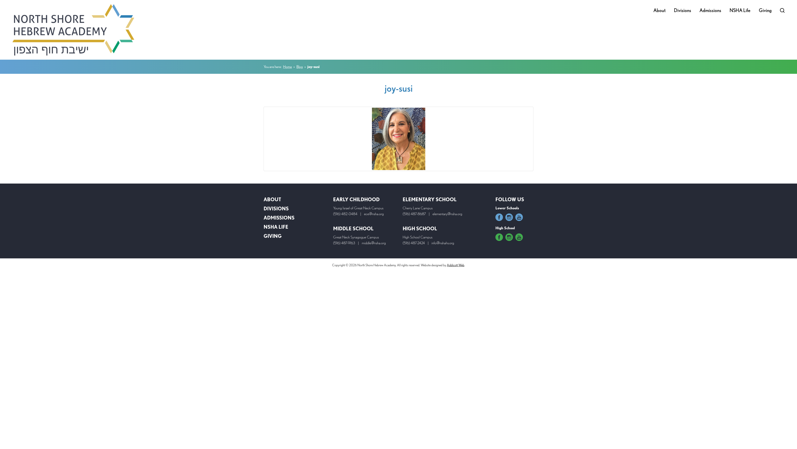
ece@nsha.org (374, 214)
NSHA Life (740, 10)
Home (287, 66)
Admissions (710, 10)
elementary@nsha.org (447, 214)
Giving (765, 10)
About (659, 10)
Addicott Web (455, 265)
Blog (299, 66)
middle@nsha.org (374, 243)
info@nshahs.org (443, 243)
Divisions (682, 10)
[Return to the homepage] (73, 30)
